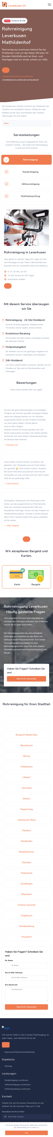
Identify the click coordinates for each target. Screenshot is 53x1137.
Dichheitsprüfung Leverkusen (17, 1089)
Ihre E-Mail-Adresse (13, 972)
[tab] (26, 160)
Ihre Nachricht (11, 985)
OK (26, 1132)
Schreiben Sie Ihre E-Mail (13, 1111)
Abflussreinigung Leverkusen (17, 1084)
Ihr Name (9, 960)
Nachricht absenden (27, 1007)
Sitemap (8, 1066)
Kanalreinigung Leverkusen (16, 1080)
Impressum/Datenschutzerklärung (19, 1052)
